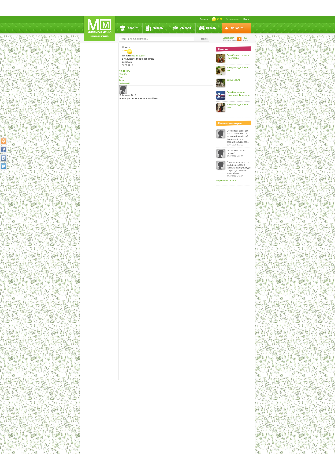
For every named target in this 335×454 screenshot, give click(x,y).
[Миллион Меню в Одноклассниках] (3, 141)
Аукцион (204, 19)
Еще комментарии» (226, 180)
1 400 (124, 50)
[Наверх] (3, 181)
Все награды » (138, 56)
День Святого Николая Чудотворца (238, 56)
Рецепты (123, 74)
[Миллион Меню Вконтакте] (3, 157)
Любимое (124, 83)
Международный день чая (238, 69)
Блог (121, 77)
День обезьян (233, 80)
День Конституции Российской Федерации (238, 93)
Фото (121, 80)
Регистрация (232, 19)
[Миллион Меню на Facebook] (3, 149)
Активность (124, 71)
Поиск (204, 39)
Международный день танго (238, 106)
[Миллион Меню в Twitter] (3, 166)
